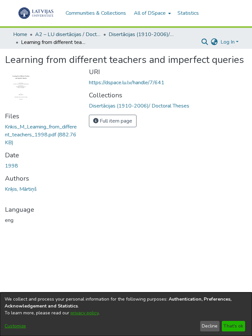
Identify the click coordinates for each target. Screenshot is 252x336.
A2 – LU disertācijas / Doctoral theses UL (68, 34)
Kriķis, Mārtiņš (21, 189)
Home (20, 34)
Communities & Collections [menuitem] (96, 13)
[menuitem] (152, 13)
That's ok (233, 326)
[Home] (36, 13)
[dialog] (126, 314)
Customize (15, 326)
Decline (210, 326)
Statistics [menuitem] (188, 13)
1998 (11, 165)
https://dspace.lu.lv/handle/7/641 (126, 82)
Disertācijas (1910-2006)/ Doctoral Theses (141, 34)
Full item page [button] (115, 121)
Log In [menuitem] (227, 42)
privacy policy (84, 313)
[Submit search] (205, 42)
